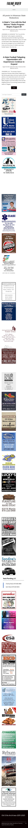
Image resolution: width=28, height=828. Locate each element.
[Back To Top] (25, 823)
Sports (16, 31)
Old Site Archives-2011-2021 (13, 815)
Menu (14, 9)
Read (14, 50)
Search (24, 94)
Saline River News (14, 29)
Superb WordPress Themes (8, 824)
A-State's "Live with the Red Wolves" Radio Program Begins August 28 (14, 24)
